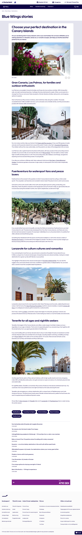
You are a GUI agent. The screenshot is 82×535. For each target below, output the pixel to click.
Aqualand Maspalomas (61, 145)
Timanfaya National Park (49, 260)
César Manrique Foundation (34, 306)
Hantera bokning (40, 6)
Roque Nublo (46, 152)
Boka (31, 6)
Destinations (14, 11)
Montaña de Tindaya (18, 239)
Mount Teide (18, 336)
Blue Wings (8, 11)
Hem (3, 11)
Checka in (50, 6)
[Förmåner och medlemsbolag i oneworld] (15, 2)
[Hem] (7, 2)
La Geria (24, 311)
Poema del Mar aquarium (45, 143)
